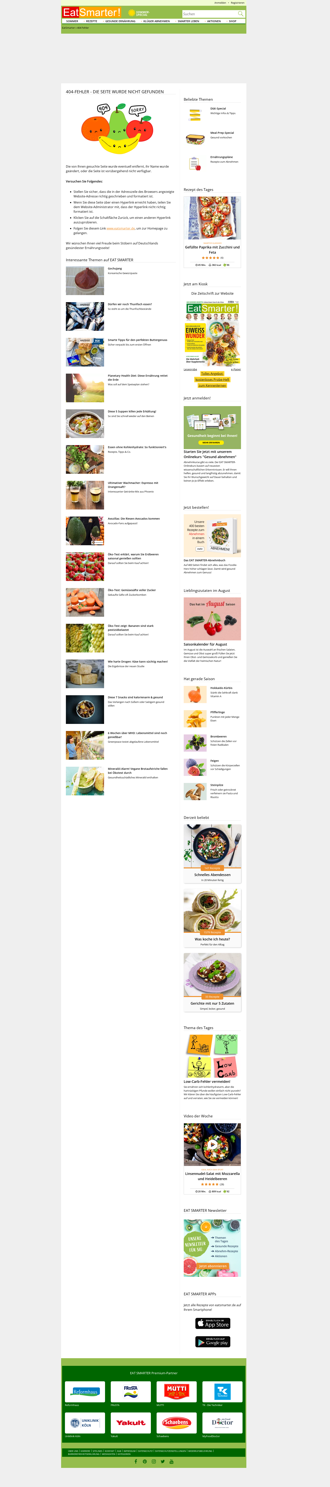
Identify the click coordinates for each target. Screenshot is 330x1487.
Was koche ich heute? (212, 939)
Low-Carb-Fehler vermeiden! (207, 1081)
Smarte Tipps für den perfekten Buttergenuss (137, 340)
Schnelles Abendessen (212, 874)
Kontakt (109, 1451)
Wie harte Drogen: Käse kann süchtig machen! (138, 661)
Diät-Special (218, 108)
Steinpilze (216, 785)
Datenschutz (145, 1451)
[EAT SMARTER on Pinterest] (145, 1461)
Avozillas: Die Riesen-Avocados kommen (134, 518)
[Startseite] (91, 12)
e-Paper (236, 369)
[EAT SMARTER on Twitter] (163, 1461)
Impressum (130, 1451)
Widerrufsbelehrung (200, 1451)
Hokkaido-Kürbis (221, 688)
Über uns (73, 1451)
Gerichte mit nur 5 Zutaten (212, 1003)
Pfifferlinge (217, 712)
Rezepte (91, 21)
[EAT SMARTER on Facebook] (136, 1461)
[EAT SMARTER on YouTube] (171, 1461)
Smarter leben (188, 21)
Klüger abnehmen (156, 21)
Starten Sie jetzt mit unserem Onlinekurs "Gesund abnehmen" (210, 454)
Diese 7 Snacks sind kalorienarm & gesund (135, 697)
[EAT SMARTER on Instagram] (154, 1461)
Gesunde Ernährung (120, 21)
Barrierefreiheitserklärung (83, 1454)
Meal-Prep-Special (222, 133)
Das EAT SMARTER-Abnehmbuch (204, 560)
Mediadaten (108, 1454)
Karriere (85, 1451)
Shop (232, 21)
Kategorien (124, 1454)
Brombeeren (218, 736)
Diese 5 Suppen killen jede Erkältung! (132, 411)
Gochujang (115, 268)
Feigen (214, 761)
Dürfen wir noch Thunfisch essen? (130, 304)
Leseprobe (190, 369)
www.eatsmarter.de (121, 228)
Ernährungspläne (221, 157)
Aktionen (214, 21)
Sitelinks (97, 1451)
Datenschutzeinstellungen (170, 1451)
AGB (119, 1451)
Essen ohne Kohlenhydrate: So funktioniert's (137, 447)
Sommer (72, 21)
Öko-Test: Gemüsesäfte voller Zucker (132, 590)
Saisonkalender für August (205, 644)
